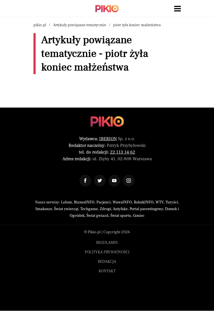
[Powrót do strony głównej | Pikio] (107, 8)
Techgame (89, 209)
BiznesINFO (84, 202)
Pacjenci (103, 202)
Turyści (172, 202)
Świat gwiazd (97, 215)
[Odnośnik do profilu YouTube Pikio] (114, 180)
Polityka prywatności (107, 252)
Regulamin (107, 242)
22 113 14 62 (122, 152)
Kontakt (107, 271)
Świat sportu (120, 215)
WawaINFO (122, 202)
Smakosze (43, 209)
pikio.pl (39, 25)
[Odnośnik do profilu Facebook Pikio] (85, 180)
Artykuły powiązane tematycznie (79, 25)
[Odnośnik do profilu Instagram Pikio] (129, 180)
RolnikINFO (144, 202)
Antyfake (120, 209)
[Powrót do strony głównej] (107, 121)
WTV (159, 202)
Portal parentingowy (146, 209)
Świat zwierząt (66, 209)
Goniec (139, 215)
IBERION (108, 139)
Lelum (66, 202)
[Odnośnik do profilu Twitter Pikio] (100, 180)
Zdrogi (105, 209)
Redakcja (107, 261)
